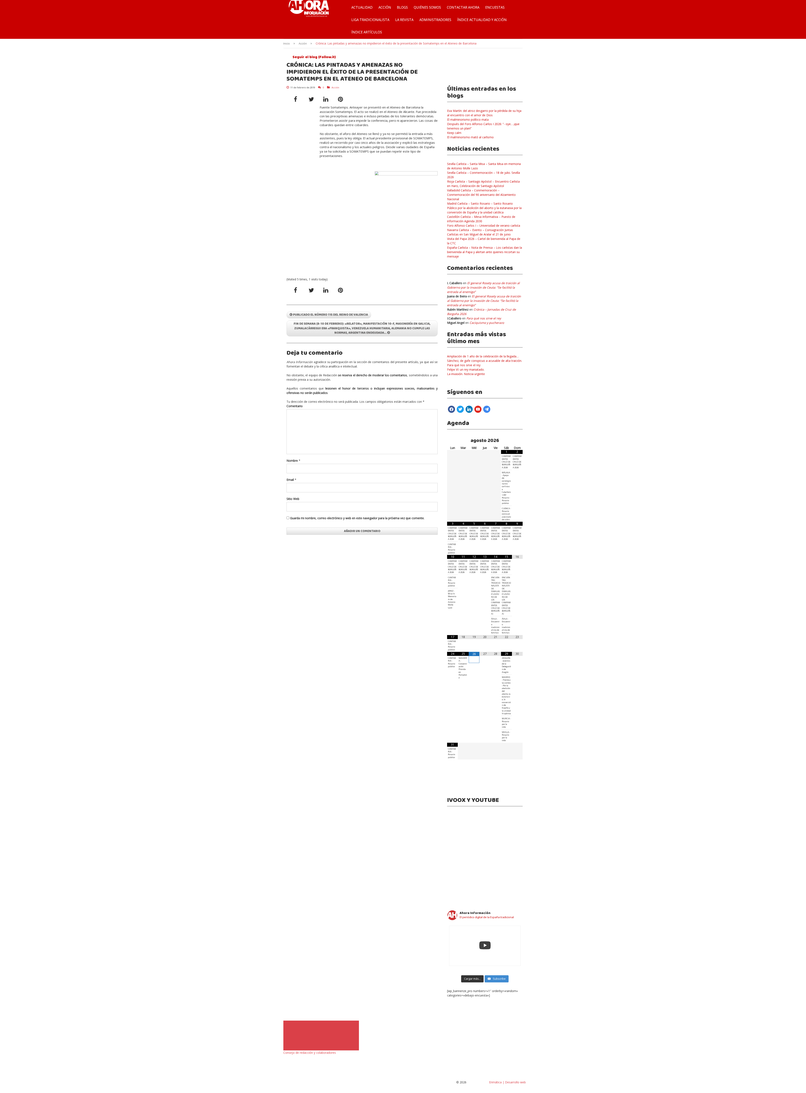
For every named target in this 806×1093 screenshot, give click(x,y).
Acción (384, 7)
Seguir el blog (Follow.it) (314, 57)
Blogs (402, 7)
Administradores (435, 19)
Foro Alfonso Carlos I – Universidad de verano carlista (483, 225)
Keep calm (454, 133)
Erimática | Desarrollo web (507, 1082)
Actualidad (362, 7)
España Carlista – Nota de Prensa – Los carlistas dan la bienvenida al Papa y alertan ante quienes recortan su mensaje (484, 252)
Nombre (292, 461)
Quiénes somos (427, 7)
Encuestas (495, 7)
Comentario (295, 406)
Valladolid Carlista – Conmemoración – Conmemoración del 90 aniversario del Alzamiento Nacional (481, 194)
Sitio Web (293, 499)
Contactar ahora (463, 7)
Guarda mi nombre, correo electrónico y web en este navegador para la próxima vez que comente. (357, 518)
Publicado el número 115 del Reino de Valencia (330, 314)
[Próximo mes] (517, 440)
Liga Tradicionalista (370, 19)
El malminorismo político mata (468, 120)
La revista (404, 19)
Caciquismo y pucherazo (487, 323)
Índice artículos (366, 32)
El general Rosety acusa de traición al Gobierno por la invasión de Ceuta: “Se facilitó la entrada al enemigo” (483, 287)
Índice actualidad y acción (482, 19)
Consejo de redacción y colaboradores (309, 1053)
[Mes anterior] (452, 440)
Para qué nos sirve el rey (483, 318)
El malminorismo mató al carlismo (470, 137)
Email (290, 480)
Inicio (286, 43)
